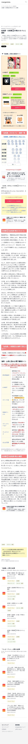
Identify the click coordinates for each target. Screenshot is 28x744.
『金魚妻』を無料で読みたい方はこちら (14, 137)
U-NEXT (5, 387)
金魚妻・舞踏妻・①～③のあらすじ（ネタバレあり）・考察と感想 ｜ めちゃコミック (16, 574)
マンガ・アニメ (8, 6)
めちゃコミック (11, 583)
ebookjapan (6, 375)
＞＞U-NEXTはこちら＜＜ (14, 205)
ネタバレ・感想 (19, 44)
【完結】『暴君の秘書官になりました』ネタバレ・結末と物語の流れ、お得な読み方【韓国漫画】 (16, 683)
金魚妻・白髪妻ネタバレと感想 (14, 603)
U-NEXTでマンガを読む (14, 201)
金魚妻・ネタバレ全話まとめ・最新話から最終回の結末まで (16, 218)
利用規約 (4, 729)
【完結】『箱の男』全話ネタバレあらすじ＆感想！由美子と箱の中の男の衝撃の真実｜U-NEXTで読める (16, 695)
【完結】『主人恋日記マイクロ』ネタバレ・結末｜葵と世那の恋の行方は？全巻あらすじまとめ (16, 657)
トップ (2, 6)
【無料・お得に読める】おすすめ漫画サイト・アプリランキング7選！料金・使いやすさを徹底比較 (16, 174)
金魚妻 (14, 6)
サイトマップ (5, 727)
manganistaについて (20, 727)
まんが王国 (6, 442)
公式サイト (18, 89)
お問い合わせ (18, 729)
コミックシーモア (11, 596)
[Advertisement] (14, 527)
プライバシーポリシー (7, 731)
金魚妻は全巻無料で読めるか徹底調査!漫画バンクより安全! (16, 507)
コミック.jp (6, 400)
